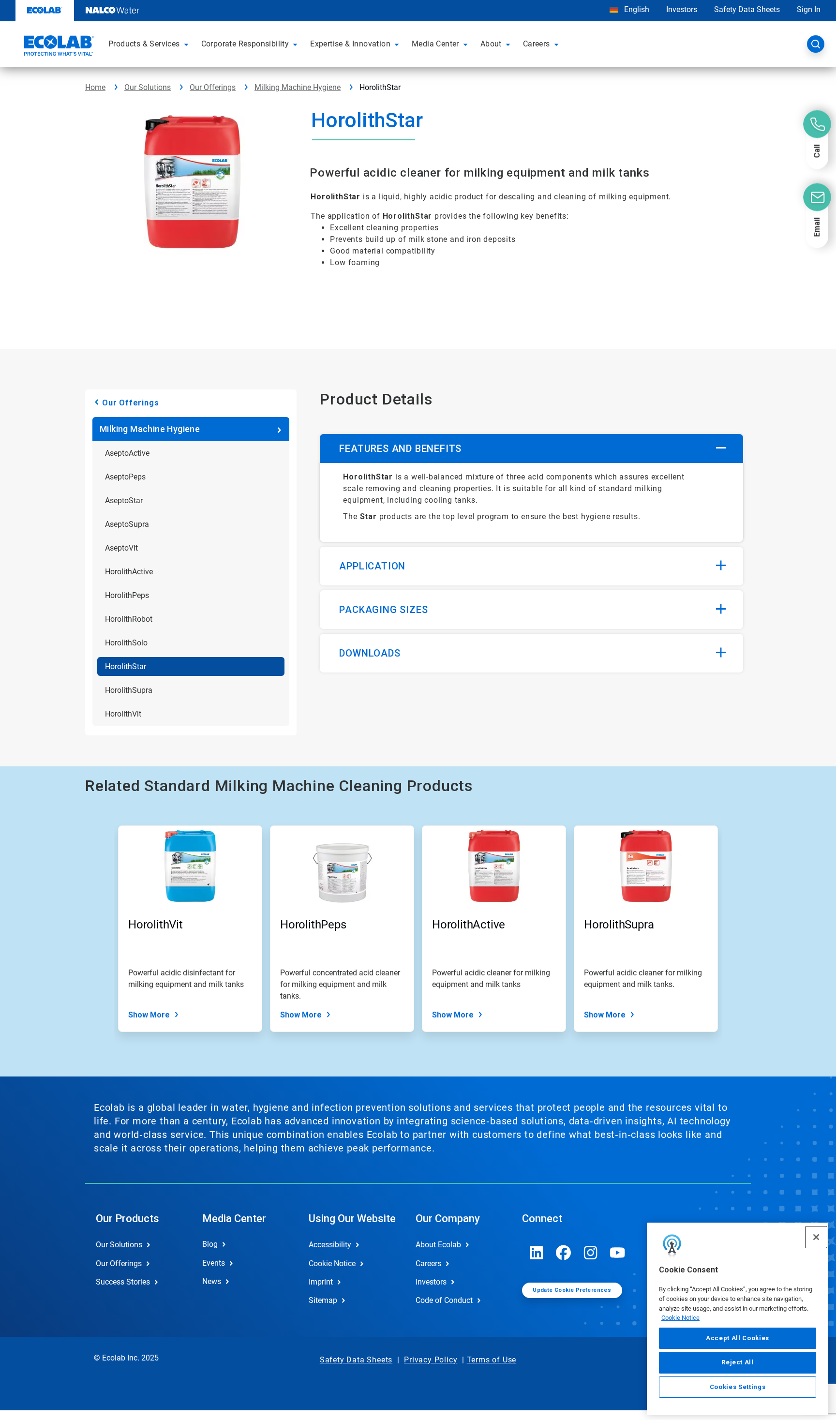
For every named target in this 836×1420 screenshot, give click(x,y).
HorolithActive (129, 571)
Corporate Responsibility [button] (245, 43)
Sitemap (323, 1300)
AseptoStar (124, 500)
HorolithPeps (127, 595)
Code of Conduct (444, 1300)
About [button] (491, 43)
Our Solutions (147, 87)
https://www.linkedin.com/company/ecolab (536, 1252)
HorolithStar (125, 666)
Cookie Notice (680, 1317)
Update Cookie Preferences (572, 1290)
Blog (210, 1244)
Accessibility (330, 1244)
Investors (681, 9)
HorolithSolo (126, 642)
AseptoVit (121, 548)
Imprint (321, 1281)
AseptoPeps (125, 476)
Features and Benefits (400, 448)
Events (213, 1263)
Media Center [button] (435, 43)
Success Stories (123, 1281)
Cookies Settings (738, 1386)
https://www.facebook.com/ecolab (563, 1252)
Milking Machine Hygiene (297, 87)
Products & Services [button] (144, 43)
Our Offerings (213, 87)
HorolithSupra (128, 690)
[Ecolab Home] (58, 46)
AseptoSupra (127, 524)
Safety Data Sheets (747, 9)
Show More (149, 1014)
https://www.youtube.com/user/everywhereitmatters (617, 1252)
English (635, 9)
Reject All (737, 1362)
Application (372, 566)
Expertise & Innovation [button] (350, 43)
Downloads (369, 653)
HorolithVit (123, 713)
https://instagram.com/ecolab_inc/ (590, 1252)
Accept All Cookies (737, 1338)
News (211, 1281)
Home (95, 87)
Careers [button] (536, 43)
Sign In (809, 9)
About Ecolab (438, 1244)
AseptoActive (127, 453)
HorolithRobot (128, 619)
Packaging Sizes (383, 609)
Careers (428, 1263)
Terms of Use (492, 1359)
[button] (188, 44)
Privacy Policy (430, 1359)
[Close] (816, 1237)
